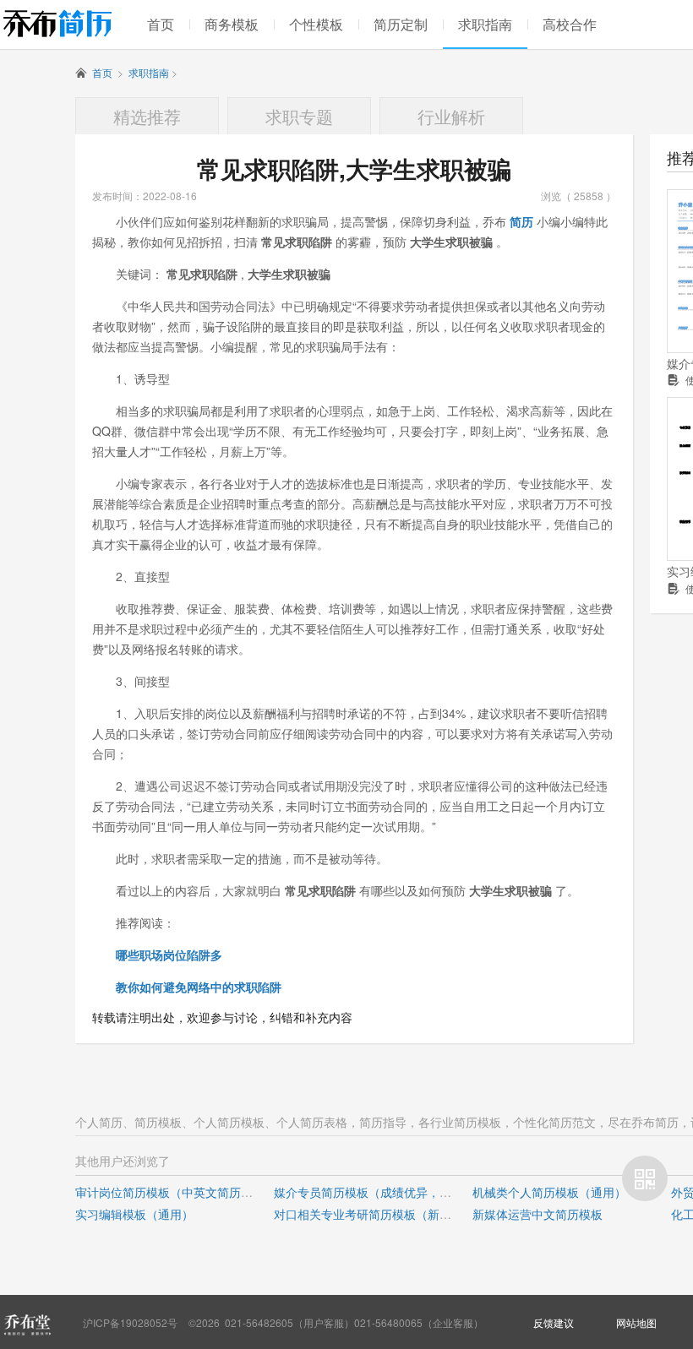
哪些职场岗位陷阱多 (169, 954)
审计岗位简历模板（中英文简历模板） (175, 1191)
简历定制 (401, 24)
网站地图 (636, 1322)
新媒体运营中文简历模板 (537, 1213)
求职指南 (485, 24)
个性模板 (316, 24)
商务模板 (232, 24)
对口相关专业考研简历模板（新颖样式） (380, 1213)
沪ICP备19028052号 (130, 1322)
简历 (521, 221)
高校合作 (570, 24)
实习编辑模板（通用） (134, 1213)
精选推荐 (147, 116)
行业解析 (451, 116)
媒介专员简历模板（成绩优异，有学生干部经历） (404, 1191)
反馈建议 (553, 1322)
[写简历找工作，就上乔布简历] (57, 23)
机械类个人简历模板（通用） (549, 1191)
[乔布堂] (27, 1324)
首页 (160, 24)
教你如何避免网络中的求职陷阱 (198, 986)
